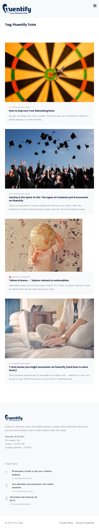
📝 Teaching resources (22, 478)
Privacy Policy (66, 523)
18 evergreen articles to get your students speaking (32, 473)
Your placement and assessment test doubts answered (33, 486)
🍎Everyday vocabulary (19, 277)
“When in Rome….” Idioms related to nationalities (39, 280)
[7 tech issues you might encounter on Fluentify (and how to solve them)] (49, 328)
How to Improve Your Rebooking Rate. (32, 110)
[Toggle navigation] (94, 5)
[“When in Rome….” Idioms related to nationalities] (49, 245)
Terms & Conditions (85, 523)
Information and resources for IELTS (24, 499)
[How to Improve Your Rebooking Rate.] (49, 72)
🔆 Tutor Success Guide (19, 107)
